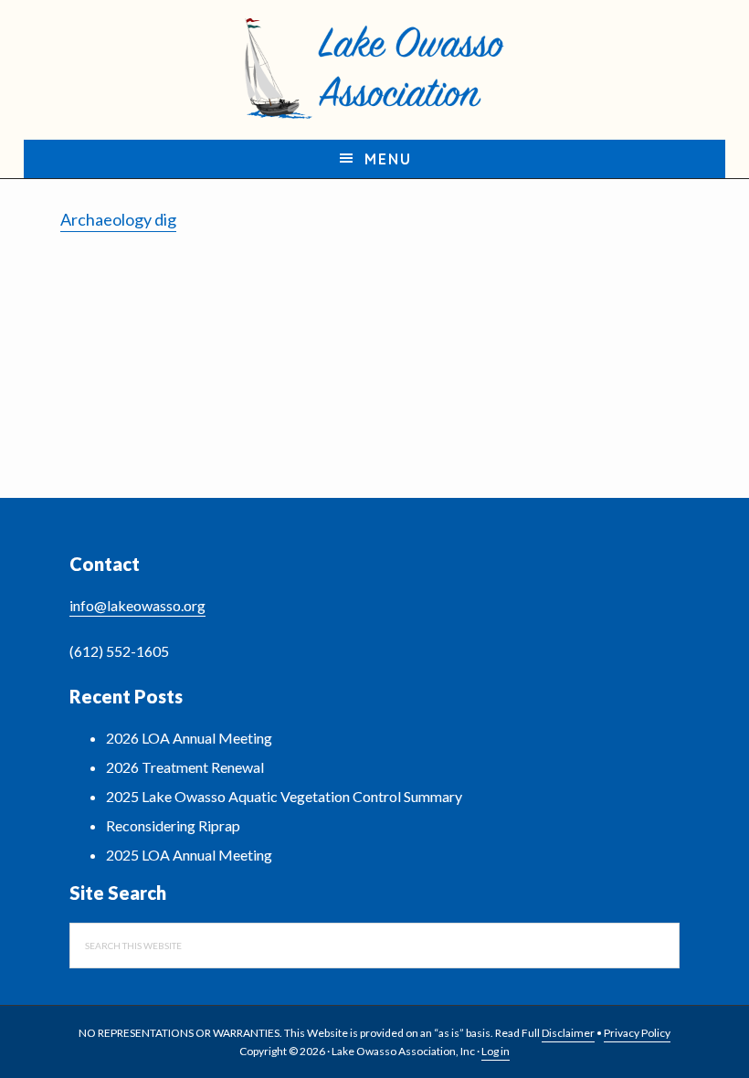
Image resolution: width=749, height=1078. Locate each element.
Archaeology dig (118, 219)
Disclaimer (568, 1033)
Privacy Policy (637, 1033)
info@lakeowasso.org (137, 605)
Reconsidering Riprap (173, 825)
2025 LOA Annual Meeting (189, 854)
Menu (388, 159)
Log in (495, 1051)
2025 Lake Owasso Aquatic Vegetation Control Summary (284, 796)
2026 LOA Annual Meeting (189, 737)
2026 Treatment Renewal (185, 767)
